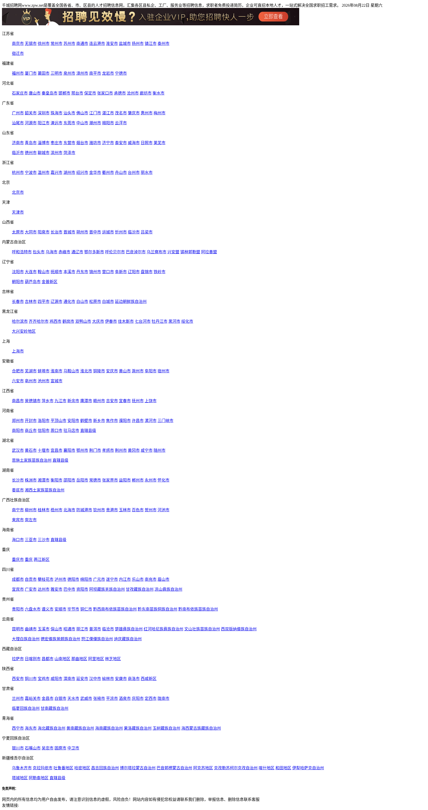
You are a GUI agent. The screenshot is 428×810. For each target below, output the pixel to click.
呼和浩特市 (22, 252)
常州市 (56, 43)
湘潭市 (44, 480)
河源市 (31, 123)
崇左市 (31, 520)
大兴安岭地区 (24, 331)
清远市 (56, 123)
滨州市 (56, 153)
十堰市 (44, 450)
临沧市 (108, 629)
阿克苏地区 (203, 768)
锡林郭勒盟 (190, 252)
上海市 (18, 351)
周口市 (56, 430)
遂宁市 (112, 579)
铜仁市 (86, 609)
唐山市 (35, 93)
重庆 (29, 559)
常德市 (95, 480)
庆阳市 (138, 698)
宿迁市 (18, 53)
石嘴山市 (33, 748)
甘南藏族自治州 (54, 708)
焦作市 (112, 421)
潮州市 (95, 123)
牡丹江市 (159, 321)
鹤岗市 (68, 321)
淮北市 (86, 371)
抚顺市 (56, 272)
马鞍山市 (71, 371)
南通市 (82, 43)
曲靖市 (31, 629)
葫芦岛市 (33, 282)
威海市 (134, 143)
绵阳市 (86, 579)
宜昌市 (56, 450)
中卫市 (73, 748)
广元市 (99, 579)
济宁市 (108, 143)
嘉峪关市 (33, 698)
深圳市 (44, 113)
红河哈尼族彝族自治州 (163, 629)
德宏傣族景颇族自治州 (60, 639)
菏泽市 (69, 153)
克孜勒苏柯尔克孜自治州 (236, 768)
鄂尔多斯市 (94, 252)
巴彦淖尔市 (136, 252)
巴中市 (69, 589)
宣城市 (56, 381)
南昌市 (18, 401)
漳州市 (82, 73)
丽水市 (147, 172)
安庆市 (112, 371)
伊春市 (111, 321)
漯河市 (151, 421)
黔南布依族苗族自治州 (198, 609)
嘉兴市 (56, 172)
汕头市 (69, 113)
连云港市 (97, 43)
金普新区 (49, 282)
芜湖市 (31, 371)
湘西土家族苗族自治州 (44, 490)
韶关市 (31, 113)
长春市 (18, 301)
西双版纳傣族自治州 (239, 629)
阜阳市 (151, 371)
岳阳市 (82, 480)
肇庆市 (134, 113)
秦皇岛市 (49, 93)
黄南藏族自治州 (80, 728)
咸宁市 (147, 450)
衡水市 (158, 93)
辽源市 (56, 301)
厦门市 (31, 73)
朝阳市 (18, 282)
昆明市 (18, 629)
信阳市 (44, 430)
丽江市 (82, 629)
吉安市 (112, 401)
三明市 (56, 73)
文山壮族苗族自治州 (202, 629)
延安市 (82, 679)
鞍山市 (44, 272)
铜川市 (31, 679)
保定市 (90, 93)
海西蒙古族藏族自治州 (201, 728)
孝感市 (108, 450)
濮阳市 (125, 421)
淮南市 (56, 371)
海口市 (18, 540)
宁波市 (31, 172)
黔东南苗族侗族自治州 (157, 609)
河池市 (163, 510)
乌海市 (51, 252)
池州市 (44, 381)
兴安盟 (173, 252)
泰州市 (163, 43)
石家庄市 (20, 93)
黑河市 (174, 321)
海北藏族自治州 (51, 728)
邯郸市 (64, 93)
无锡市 (31, 43)
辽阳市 (134, 272)
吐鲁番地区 (63, 768)
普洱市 (95, 629)
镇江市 (151, 43)
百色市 (138, 510)
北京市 (18, 192)
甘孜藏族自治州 (140, 589)
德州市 (31, 153)
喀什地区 (266, 768)
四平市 (44, 301)
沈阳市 (18, 272)
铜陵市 (99, 371)
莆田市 (44, 73)
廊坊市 (146, 93)
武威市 (86, 698)
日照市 (147, 143)
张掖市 (99, 698)
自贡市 (31, 579)
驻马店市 (71, 430)
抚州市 (138, 401)
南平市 (95, 73)
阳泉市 (44, 232)
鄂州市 (82, 450)
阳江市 (44, 123)
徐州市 (44, 43)
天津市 (18, 212)
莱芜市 (159, 143)
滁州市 (138, 371)
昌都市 (48, 659)
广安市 (31, 589)
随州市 (159, 450)
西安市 (18, 679)
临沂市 (18, 153)
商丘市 (31, 430)
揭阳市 (108, 123)
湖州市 (69, 172)
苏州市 (69, 43)
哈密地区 (82, 768)
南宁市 (18, 510)
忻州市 (121, 232)
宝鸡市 (44, 679)
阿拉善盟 (209, 252)
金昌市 (48, 698)
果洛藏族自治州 (138, 728)
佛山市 (82, 113)
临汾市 (134, 232)
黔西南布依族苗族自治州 (115, 609)
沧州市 (133, 93)
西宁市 (18, 728)
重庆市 (18, 559)
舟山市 (121, 172)
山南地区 (62, 659)
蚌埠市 (44, 371)
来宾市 (18, 520)
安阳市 (73, 421)
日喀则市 (33, 659)
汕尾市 (18, 123)
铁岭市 (159, 272)
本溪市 (69, 272)
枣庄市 (56, 143)
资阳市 (82, 589)
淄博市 (44, 143)
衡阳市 (56, 480)
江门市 (95, 113)
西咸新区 (149, 679)
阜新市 (121, 272)
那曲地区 (79, 659)
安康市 (121, 679)
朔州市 (82, 232)
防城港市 (84, 510)
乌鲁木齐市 (22, 768)
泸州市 (60, 579)
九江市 (60, 401)
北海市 (69, 510)
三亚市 (31, 540)
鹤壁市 (86, 421)
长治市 (56, 232)
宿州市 (163, 371)
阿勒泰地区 (39, 778)
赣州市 (99, 401)
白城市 (108, 301)
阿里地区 (96, 659)
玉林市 (125, 510)
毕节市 (73, 609)
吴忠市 (48, 748)
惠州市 (147, 113)
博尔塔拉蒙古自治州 (138, 768)
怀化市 (163, 480)
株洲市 (31, 480)
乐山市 (138, 579)
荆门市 (95, 450)
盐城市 (125, 43)
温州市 (44, 172)
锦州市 (95, 272)
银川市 (18, 748)
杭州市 (18, 172)
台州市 (134, 172)
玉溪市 (44, 629)
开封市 (31, 421)
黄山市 (125, 371)
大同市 (31, 232)
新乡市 (99, 421)
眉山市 (163, 579)
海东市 (31, 728)
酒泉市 (125, 698)
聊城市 (44, 153)
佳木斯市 (126, 321)
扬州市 (138, 43)
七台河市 (143, 321)
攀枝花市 (46, 579)
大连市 (31, 272)
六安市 (18, 381)
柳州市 (31, 510)
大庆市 (98, 321)
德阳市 (73, 579)
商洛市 (134, 679)
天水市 (73, 698)
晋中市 (95, 232)
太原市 (18, 232)
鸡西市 (55, 321)
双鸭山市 (83, 321)
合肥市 (18, 371)
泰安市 (121, 143)
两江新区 (42, 559)
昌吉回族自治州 (105, 768)
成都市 (18, 579)
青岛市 (31, 143)
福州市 (18, 73)
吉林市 (31, 301)
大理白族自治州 (26, 639)
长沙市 (18, 480)
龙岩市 (108, 73)
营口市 (108, 272)
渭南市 (69, 679)
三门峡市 (165, 421)
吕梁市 (147, 232)
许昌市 (138, 421)
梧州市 (56, 510)
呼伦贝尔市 (115, 252)
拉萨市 (18, 659)
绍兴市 (82, 172)
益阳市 (125, 480)
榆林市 (108, 679)
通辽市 (77, 252)
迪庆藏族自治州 (128, 639)
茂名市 (121, 113)
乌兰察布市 (156, 252)
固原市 (60, 748)
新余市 (73, 401)
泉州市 (69, 73)
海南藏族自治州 (109, 728)
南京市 (18, 43)
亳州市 (31, 381)
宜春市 (125, 401)
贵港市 (112, 510)
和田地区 (283, 768)
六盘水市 (33, 609)
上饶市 (151, 401)
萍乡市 (48, 401)
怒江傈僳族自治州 (97, 639)
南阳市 (18, 430)
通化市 (69, 301)
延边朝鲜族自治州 (131, 301)
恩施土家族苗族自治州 (32, 460)
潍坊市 (95, 143)
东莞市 (69, 123)
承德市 (120, 93)
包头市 (39, 252)
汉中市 (95, 679)
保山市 (56, 629)
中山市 (82, 123)
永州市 (151, 480)
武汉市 (18, 450)
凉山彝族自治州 (168, 589)
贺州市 (151, 510)
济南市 (18, 143)
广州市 (18, 113)
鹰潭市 (86, 401)
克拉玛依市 (43, 768)
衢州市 (108, 172)
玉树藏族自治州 (166, 728)
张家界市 (110, 480)
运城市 (108, 232)
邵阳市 (69, 480)
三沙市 (44, 540)
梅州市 (159, 113)
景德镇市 (33, 401)
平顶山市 (58, 421)
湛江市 (108, 113)
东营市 (69, 143)
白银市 (60, 698)
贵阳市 (18, 609)
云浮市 (121, 123)
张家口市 (105, 93)
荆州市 (121, 450)
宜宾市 (18, 589)
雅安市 (56, 589)
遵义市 (48, 609)
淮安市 (112, 43)
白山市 (82, 301)
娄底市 (18, 490)
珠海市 (56, 113)
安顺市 (60, 609)
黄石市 (31, 450)
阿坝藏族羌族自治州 (107, 589)
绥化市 (187, 321)
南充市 (151, 579)
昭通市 (69, 629)
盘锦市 (147, 272)
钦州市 (99, 510)
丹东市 (82, 272)
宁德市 (121, 73)
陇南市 (163, 698)
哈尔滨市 (20, 321)
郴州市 (138, 480)
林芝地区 (113, 659)
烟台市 (82, 143)
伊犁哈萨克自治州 (308, 768)
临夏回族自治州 (26, 708)
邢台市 (77, 93)
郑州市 (18, 421)
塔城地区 (20, 778)
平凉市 (112, 698)
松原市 (95, 301)
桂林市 (44, 510)
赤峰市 (64, 252)
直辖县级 (88, 430)
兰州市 (18, 698)
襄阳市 (69, 450)
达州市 (44, 589)
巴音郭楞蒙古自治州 (174, 768)
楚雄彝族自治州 (129, 629)
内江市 (125, 579)
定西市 (151, 698)
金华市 (95, 172)
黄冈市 (134, 450)
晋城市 (69, 232)
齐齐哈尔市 (39, 321)
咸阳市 (56, 679)
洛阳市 (44, 421)
